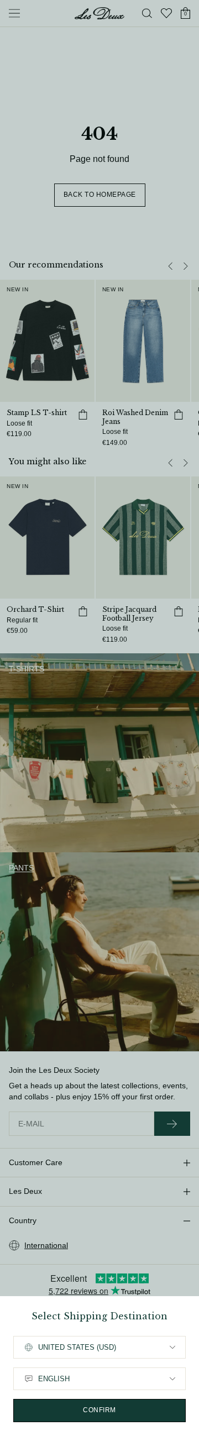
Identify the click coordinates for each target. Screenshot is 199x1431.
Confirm (99, 1410)
